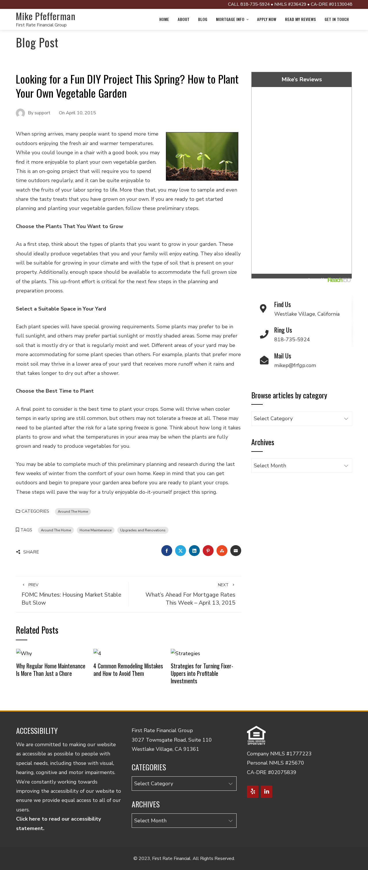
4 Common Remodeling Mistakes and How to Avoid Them (128, 669)
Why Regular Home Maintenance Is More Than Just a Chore (50, 669)
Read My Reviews (300, 19)
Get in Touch (337, 19)
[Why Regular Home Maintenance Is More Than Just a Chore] (24, 652)
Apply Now (266, 19)
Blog (202, 19)
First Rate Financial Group (41, 25)
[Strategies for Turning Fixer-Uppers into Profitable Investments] (185, 652)
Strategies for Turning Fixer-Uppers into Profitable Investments (202, 673)
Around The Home (73, 511)
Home (164, 19)
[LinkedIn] (266, 792)
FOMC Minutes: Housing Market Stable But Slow (71, 594)
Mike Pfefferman (46, 16)
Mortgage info (230, 19)
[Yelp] (252, 792)
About (183, 19)
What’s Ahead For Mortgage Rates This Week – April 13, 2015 (190, 594)
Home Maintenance (96, 530)
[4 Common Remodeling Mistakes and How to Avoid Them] (97, 652)
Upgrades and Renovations (143, 530)
